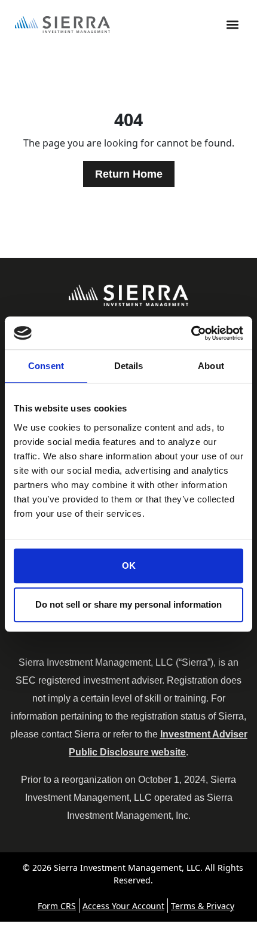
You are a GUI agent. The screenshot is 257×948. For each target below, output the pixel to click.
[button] (232, 24)
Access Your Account (123, 906)
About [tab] (211, 366)
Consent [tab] (46, 366)
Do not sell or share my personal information (128, 604)
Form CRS (57, 906)
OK (129, 565)
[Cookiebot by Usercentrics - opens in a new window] (191, 333)
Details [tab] (128, 366)
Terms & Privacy (202, 906)
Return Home (129, 174)
